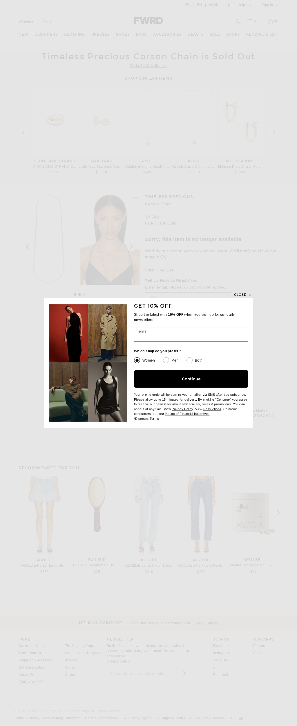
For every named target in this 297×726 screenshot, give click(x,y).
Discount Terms (147, 418)
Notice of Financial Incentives (187, 413)
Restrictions (212, 409)
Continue (191, 379)
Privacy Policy (182, 409)
